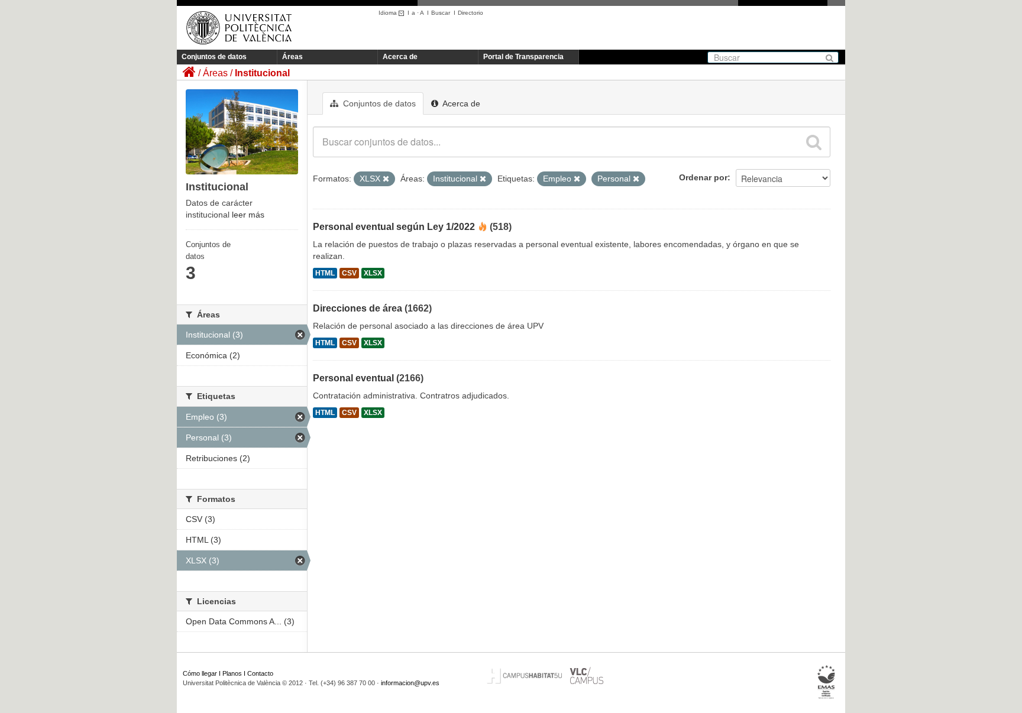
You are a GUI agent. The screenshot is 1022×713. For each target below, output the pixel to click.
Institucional (262, 73)
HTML (325, 273)
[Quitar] (386, 179)
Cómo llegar (200, 673)
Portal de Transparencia (523, 57)
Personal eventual (353, 378)
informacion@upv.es (410, 682)
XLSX (373, 273)
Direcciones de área (357, 308)
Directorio (470, 12)
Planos (232, 673)
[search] (814, 142)
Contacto (260, 673)
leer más (248, 214)
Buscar (440, 12)
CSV (349, 273)
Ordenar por (703, 177)
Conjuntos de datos (214, 57)
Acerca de (400, 57)
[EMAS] (826, 682)
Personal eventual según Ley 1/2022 (394, 227)
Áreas (292, 57)
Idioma (389, 12)
